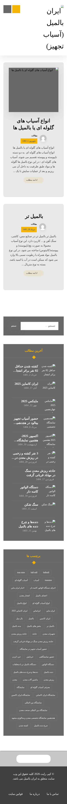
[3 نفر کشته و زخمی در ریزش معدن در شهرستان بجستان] (48, 458)
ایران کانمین (45, 618)
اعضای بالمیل (41, 595)
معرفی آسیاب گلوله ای (40, 687)
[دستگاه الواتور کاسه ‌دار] (48, 492)
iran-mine (21, 572)
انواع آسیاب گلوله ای (41, 603)
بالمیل (31, 618)
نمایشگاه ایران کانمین (20, 695)
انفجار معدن (24, 595)
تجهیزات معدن (49, 634)
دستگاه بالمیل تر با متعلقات (24, 664)
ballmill (46, 572)
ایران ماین (50, 611)
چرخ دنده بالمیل (41, 725)
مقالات (34, 136)
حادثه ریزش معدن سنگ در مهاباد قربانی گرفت (33, 641)
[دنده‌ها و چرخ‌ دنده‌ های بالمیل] (48, 527)
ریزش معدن (49, 680)
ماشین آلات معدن (30, 680)
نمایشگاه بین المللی (33, 702)
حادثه (34, 634)
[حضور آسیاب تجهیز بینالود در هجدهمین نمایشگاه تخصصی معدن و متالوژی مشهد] (48, 423)
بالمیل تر (50, 626)
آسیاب (36, 580)
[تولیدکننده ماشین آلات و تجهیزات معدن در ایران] (52, 28)
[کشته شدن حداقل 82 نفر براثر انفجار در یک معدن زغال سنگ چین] (48, 371)
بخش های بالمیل (34, 626)
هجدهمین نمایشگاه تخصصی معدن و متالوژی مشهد (33, 718)
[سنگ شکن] (48, 509)
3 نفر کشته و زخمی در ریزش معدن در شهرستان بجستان (25, 458)
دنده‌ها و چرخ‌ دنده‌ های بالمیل (25, 672)
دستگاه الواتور (48, 664)
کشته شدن (23, 725)
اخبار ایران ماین (17, 588)
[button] (7, 9)
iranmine (48, 580)
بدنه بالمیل (16, 626)
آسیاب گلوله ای (21, 580)
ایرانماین (36, 611)
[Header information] (16, 8)
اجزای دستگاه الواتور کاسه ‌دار (42, 588)
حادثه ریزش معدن (19, 634)
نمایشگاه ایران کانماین (45, 695)
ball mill (34, 572)
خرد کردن (16, 657)
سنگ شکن (31, 504)
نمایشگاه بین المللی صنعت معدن (33, 710)
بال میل (19, 618)
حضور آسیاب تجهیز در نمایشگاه (33, 649)
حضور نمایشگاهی (46, 657)
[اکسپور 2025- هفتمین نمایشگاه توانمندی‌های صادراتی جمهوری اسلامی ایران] (48, 441)
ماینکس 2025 (29, 401)
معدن (14, 680)
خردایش (29, 657)
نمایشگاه (20, 687)
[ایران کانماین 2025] (48, 388)
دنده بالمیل (48, 672)
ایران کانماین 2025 (26, 383)
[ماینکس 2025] (48, 406)
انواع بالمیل (21, 603)
